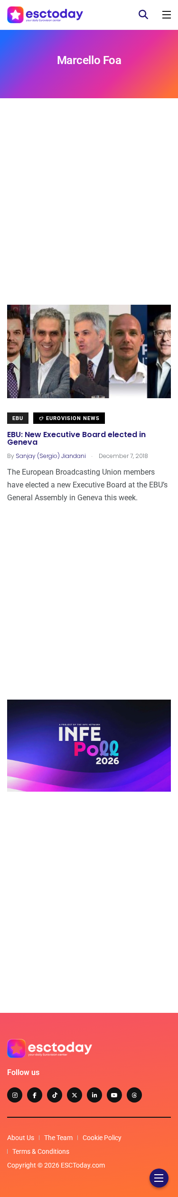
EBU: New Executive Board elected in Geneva (76, 438)
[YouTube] (114, 1095)
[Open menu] (167, 15)
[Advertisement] (89, 216)
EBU (17, 418)
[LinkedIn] (94, 1095)
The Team (58, 1137)
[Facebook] (34, 1095)
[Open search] (143, 15)
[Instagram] (14, 1095)
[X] (74, 1095)
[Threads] (134, 1095)
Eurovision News (72, 418)
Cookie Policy (102, 1137)
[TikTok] (54, 1095)
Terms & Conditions (40, 1151)
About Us (20, 1137)
